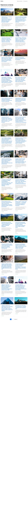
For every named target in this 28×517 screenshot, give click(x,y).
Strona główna (25, 1)
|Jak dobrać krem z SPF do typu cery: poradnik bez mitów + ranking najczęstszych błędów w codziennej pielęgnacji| (6, 224)
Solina (2, 1)
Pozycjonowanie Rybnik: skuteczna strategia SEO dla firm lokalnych (20, 58)
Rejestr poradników (19, 1)
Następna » (15, 319)
